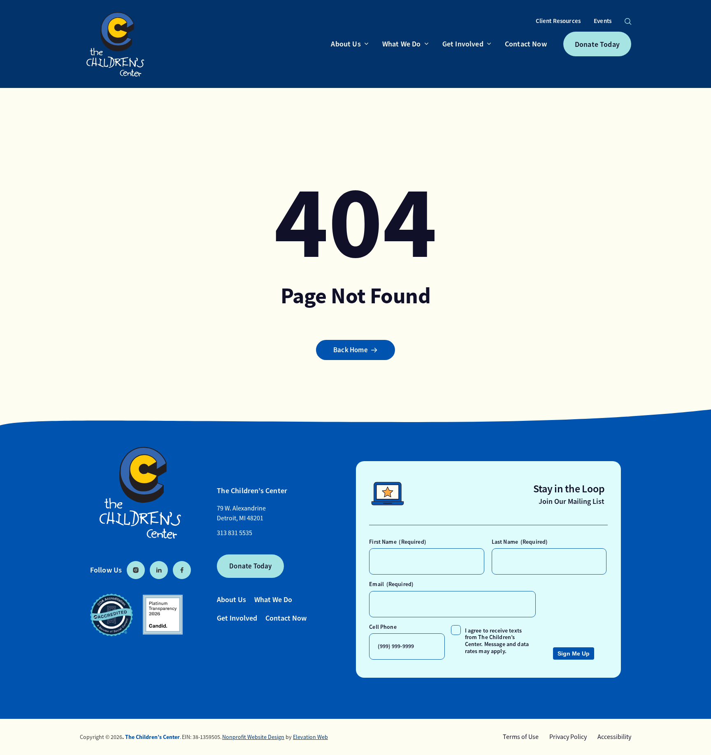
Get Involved (237, 618)
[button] (628, 21)
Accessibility (614, 737)
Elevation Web (310, 737)
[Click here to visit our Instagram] (136, 570)
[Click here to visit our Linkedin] (159, 570)
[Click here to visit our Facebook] (182, 570)
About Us (231, 599)
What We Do (273, 599)
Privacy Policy (568, 737)
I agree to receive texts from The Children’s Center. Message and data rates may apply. (497, 641)
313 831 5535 (234, 533)
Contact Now (286, 618)
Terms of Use (521, 737)
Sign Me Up (574, 653)
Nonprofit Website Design (253, 737)
